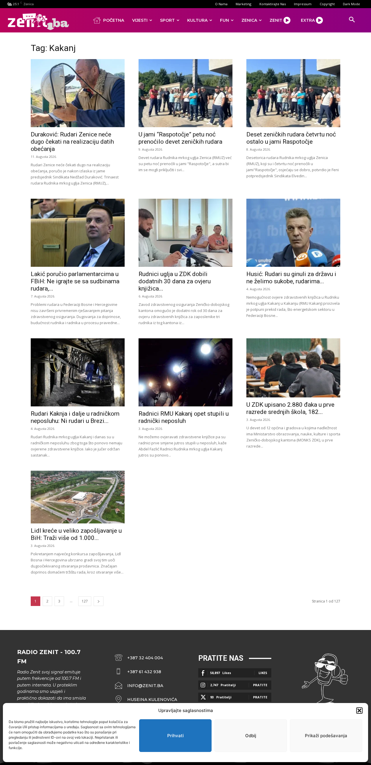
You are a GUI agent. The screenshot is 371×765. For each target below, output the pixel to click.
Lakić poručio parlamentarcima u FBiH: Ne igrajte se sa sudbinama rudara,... (75, 281)
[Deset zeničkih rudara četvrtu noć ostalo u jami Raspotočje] (293, 93)
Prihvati (175, 735)
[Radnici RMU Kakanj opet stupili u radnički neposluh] (185, 372)
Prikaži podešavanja (326, 735)
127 (85, 601)
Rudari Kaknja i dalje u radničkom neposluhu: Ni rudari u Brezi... (75, 417)
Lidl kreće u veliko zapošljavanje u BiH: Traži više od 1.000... (76, 534)
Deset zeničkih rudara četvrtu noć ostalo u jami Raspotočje (291, 138)
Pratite (260, 685)
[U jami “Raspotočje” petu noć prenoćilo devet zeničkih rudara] (185, 93)
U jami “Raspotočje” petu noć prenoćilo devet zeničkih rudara (180, 138)
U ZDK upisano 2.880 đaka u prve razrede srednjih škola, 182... (290, 408)
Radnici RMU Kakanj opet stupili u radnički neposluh (184, 417)
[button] (359, 710)
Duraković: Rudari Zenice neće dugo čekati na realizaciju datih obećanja (72, 141)
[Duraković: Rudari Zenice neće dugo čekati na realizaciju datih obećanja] (78, 93)
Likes (263, 673)
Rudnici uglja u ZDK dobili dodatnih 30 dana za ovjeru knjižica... (175, 281)
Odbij (250, 735)
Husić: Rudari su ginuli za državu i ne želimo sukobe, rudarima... (291, 278)
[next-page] (98, 601)
